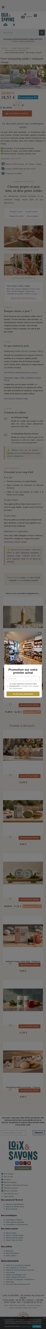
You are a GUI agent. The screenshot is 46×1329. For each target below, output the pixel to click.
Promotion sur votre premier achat (23, 671)
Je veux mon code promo (23, 694)
